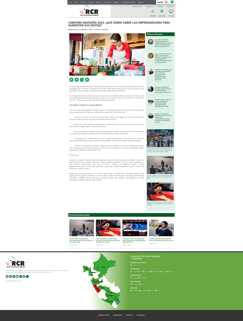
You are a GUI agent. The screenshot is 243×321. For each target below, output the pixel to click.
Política (76, 2)
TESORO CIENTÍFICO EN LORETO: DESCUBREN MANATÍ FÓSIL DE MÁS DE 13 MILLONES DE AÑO (160, 177)
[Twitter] (10, 276)
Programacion (149, 6)
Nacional (91, 2)
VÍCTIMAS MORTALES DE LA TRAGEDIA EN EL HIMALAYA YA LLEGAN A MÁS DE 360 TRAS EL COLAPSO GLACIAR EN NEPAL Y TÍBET (159, 150)
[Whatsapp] (20, 276)
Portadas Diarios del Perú (128, 2)
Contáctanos (170, 6)
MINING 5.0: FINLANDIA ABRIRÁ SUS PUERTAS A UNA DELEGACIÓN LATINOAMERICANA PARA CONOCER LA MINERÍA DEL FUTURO (163, 118)
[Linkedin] (23, 276)
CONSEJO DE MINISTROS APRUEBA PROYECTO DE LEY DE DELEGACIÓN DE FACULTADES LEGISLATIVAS (163, 89)
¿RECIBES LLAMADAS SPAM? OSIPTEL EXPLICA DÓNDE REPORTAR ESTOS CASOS (161, 239)
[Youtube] (17, 276)
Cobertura (160, 6)
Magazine (116, 2)
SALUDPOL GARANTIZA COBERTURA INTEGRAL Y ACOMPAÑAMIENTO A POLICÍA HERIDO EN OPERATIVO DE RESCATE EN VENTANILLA (164, 43)
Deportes (140, 2)
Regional (98, 2)
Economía (83, 2)
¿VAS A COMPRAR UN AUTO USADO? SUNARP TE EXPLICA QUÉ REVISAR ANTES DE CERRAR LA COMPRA (160, 203)
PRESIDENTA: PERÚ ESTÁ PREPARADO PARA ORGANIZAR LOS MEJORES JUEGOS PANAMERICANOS (134, 240)
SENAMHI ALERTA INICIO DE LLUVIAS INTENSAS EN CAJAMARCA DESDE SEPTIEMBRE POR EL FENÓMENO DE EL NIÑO (163, 103)
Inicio (70, 2)
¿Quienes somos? (137, 6)
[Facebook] (7, 276)
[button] (166, 2)
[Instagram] (13, 276)
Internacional (107, 2)
